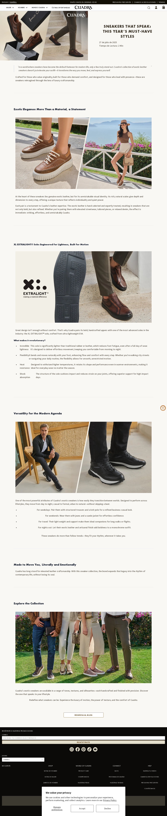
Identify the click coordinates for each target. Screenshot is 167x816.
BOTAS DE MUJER (50, 777)
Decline (107, 808)
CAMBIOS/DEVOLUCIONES (149, 777)
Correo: (5, 735)
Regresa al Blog (83, 715)
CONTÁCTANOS (149, 789)
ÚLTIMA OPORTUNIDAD (61, 7)
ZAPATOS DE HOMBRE (50, 783)
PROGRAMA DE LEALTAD (116, 777)
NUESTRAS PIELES (83, 783)
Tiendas (162, 2)
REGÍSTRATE (83, 742)
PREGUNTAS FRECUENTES (122, 2)
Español (13, 2)
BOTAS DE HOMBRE (50, 771)
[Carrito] (163, 7)
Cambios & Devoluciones (145, 2)
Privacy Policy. (110, 800)
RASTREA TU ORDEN (149, 771)
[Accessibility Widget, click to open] (163, 408)
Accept (82, 808)
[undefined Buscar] (149, 7)
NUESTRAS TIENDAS (116, 783)
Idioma (4, 756)
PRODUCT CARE (83, 771)
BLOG (117, 771)
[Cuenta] (156, 7)
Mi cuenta (6, 766)
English (5, 2)
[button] (10, 7)
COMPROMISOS (83, 777)
